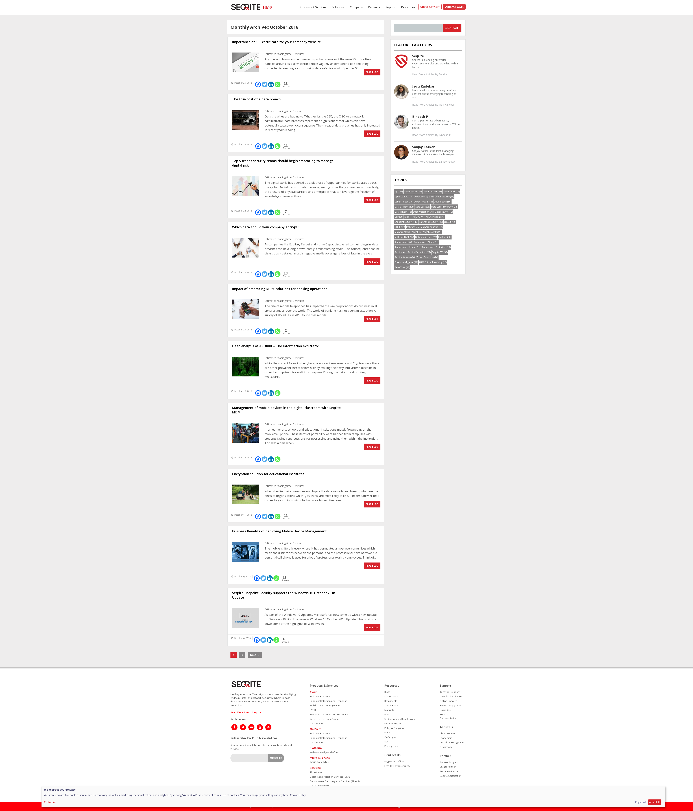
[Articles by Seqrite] (401, 61)
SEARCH (451, 27)
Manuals (389, 710)
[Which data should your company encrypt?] (245, 248)
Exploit (449, 221)
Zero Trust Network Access (324, 719)
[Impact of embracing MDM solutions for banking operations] (245, 309)
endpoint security (406, 221)
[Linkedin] (271, 84)
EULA (387, 732)
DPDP (409, 216)
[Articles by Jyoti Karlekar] (401, 91)
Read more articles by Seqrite (429, 74)
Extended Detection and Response (329, 714)
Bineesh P (420, 116)
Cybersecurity (423, 196)
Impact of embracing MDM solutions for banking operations (279, 289)
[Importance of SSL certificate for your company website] (245, 62)
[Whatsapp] (277, 84)
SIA (386, 741)
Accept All (655, 802)
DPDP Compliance (319, 785)
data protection (423, 211)
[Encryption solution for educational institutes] (245, 494)
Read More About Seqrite (245, 712)
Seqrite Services (405, 257)
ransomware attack (426, 242)
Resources (408, 7)
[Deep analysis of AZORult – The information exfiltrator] (245, 366)
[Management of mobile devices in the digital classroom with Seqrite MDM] (245, 433)
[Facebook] (258, 84)
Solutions (338, 7)
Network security (426, 237)
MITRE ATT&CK (404, 237)
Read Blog (372, 72)
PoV (386, 714)
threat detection (427, 257)
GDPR (400, 226)
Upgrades (445, 710)
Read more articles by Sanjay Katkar (433, 161)
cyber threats (423, 201)
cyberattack (451, 191)
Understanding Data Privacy (399, 719)
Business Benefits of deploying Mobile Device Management (279, 531)
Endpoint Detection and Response (328, 701)
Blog (267, 7)
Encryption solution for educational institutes (268, 474)
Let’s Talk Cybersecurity (397, 766)
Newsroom (446, 747)
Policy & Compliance (395, 728)
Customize (50, 802)
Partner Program (449, 762)
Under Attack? (430, 6)
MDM (421, 232)
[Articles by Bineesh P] (401, 121)
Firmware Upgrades (450, 705)
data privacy (403, 211)
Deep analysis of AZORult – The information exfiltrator (275, 346)
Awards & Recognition (452, 742)
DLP (399, 216)
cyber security (444, 196)
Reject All (640, 802)
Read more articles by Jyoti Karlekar (433, 104)
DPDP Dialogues (393, 723)
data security (444, 211)
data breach (442, 201)
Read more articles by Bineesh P (431, 135)
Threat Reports (392, 705)
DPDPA (422, 216)
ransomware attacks (407, 247)
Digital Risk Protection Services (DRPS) (330, 776)
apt (399, 191)
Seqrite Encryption (419, 252)
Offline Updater (448, 701)
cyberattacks (403, 196)
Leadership (446, 738)
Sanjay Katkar (423, 147)
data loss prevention (444, 206)
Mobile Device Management (325, 705)
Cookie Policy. (298, 795)
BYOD (313, 710)
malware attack (405, 232)
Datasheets (390, 701)
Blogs (387, 692)
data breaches (404, 206)
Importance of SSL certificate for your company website (276, 42)
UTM (423, 262)
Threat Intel (316, 772)
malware (412, 226)
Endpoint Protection (320, 696)
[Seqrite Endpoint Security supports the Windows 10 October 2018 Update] (245, 618)
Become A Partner (449, 771)
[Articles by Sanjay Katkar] (401, 152)
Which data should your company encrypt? (265, 227)
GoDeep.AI (390, 737)
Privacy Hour (391, 746)
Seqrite (418, 56)
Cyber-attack (413, 191)
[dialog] (353, 796)
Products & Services (313, 7)
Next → (255, 655)
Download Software (451, 696)
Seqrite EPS (440, 252)
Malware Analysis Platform (324, 752)
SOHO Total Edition (320, 762)
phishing (444, 237)
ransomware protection (436, 247)
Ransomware (403, 242)
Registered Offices (394, 761)
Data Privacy (317, 723)
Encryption (436, 216)
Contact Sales (454, 6)
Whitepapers (391, 696)
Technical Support (449, 692)
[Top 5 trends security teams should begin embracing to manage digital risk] (245, 186)
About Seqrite (447, 733)
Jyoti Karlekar (423, 86)
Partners (374, 7)
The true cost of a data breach (256, 99)
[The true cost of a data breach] (245, 120)
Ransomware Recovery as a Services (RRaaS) (334, 781)
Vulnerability (438, 262)
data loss (422, 206)
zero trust (402, 267)
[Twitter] (264, 84)
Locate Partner (448, 766)
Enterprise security (431, 221)
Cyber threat (403, 201)
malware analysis (432, 226)
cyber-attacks (432, 191)
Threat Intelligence (406, 262)
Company (356, 7)
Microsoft (434, 232)
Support (391, 7)
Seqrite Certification (450, 775)
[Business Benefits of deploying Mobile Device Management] (245, 552)
